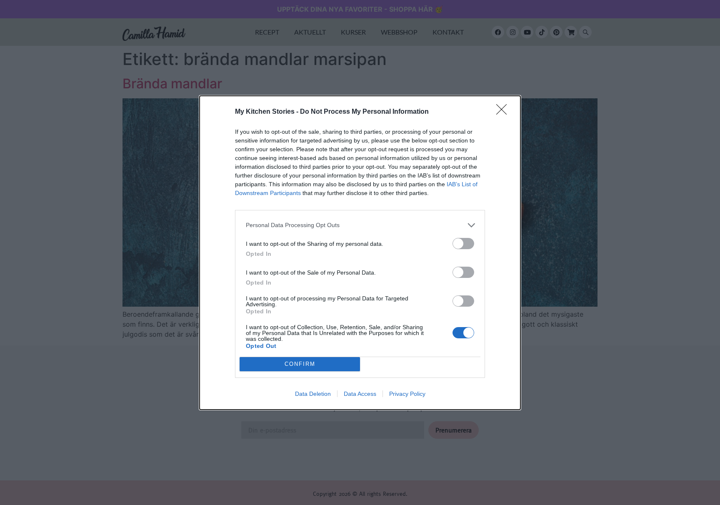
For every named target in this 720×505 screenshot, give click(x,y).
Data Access (360, 393)
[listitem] (360, 225)
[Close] (504, 112)
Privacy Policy (407, 393)
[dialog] (360, 253)
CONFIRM (300, 364)
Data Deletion (313, 393)
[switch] (463, 243)
